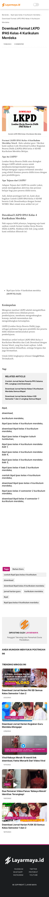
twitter (33, 869)
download (8, 580)
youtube (34, 875)
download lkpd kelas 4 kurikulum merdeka (24, 586)
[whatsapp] (14, 611)
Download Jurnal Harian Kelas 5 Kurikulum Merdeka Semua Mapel (24, 390)
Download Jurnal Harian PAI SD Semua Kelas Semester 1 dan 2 (22, 692)
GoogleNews (38, 356)
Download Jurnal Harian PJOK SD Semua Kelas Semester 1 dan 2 (23, 826)
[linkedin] (25, 611)
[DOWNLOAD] (14, 293)
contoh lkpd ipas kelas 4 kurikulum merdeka (20, 575)
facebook (18, 869)
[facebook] (4, 611)
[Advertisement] (24, 78)
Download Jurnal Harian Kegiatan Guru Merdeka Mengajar (22, 725)
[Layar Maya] (11, 6)
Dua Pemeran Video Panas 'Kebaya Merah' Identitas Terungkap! (24, 793)
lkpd (6, 597)
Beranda (5, 15)
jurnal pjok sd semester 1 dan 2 (20, 818)
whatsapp (17, 872)
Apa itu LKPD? (9, 156)
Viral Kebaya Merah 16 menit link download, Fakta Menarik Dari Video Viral (23, 759)
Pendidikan (10, 683)
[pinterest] (20, 611)
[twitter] (9, 611)
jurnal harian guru (12, 591)
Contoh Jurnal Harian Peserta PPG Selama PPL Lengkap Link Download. (24, 382)
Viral (7, 784)
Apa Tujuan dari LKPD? (14, 180)
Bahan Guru (18, 569)
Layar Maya (31, 885)
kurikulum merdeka (33, 591)
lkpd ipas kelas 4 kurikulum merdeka (25, 15)
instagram (18, 875)
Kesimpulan (9, 305)
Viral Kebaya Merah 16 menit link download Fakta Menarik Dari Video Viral (25, 750)
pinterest (33, 872)
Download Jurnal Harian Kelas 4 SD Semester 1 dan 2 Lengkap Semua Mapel (23, 397)
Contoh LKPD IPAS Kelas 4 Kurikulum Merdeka (24, 134)
